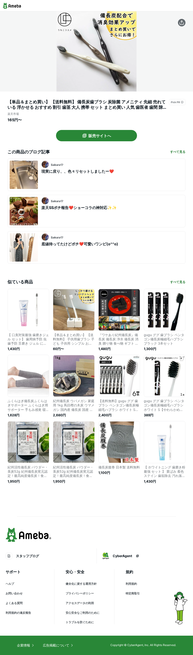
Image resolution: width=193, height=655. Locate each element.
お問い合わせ (14, 593)
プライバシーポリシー (80, 593)
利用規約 (131, 583)
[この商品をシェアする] (181, 22)
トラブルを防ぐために (80, 622)
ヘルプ (10, 583)
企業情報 (23, 645)
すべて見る (177, 152)
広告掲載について (56, 645)
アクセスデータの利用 (80, 603)
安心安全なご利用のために (83, 612)
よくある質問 (14, 603)
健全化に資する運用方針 (81, 583)
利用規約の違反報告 (18, 612)
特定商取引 (133, 593)
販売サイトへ (99, 135)
